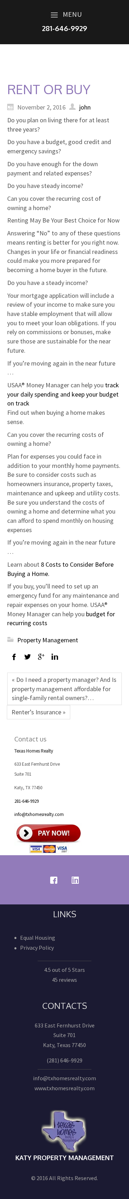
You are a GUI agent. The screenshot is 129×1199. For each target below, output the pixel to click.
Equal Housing (37, 937)
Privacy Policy (37, 947)
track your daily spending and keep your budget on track (63, 394)
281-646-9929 (26, 801)
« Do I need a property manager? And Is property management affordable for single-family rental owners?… (64, 688)
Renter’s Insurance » (38, 712)
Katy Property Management (64, 1158)
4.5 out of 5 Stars (64, 969)
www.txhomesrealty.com (64, 1088)
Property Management (47, 640)
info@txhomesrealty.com (39, 814)
